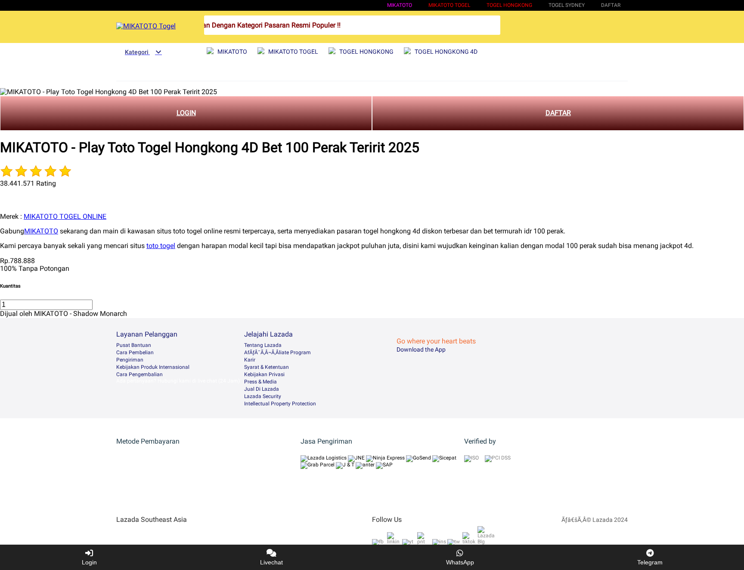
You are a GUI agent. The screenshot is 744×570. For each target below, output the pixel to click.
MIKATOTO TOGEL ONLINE (65, 216)
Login (89, 562)
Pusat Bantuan (133, 345)
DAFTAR (558, 113)
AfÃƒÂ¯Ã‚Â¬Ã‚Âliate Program (277, 352)
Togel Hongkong (509, 5)
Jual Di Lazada (261, 389)
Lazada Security (262, 396)
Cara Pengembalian (139, 374)
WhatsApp (460, 562)
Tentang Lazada (263, 345)
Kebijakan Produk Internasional (152, 367)
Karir (249, 360)
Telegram (650, 562)
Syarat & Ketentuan (266, 367)
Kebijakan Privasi (264, 374)
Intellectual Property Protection (280, 404)
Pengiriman (129, 360)
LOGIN (186, 113)
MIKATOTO (399, 5)
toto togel (160, 246)
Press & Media (260, 382)
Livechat (271, 562)
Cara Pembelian (135, 352)
